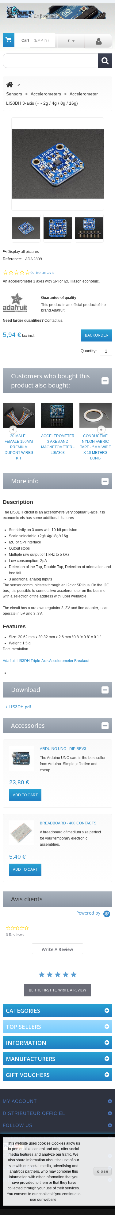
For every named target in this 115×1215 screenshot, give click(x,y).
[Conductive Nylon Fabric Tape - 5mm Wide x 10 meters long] (95, 415)
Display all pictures (23, 251)
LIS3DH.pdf (19, 706)
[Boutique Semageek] (57, 12)
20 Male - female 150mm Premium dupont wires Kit (19, 447)
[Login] (99, 41)
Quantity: (89, 351)
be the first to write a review (57, 990)
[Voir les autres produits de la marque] (15, 302)
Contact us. (53, 320)
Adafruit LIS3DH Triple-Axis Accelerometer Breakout (46, 661)
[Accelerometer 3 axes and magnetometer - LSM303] (57, 415)
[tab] (57, 948)
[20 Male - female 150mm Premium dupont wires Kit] (19, 415)
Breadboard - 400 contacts (68, 823)
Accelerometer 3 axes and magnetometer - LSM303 (58, 444)
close (102, 1171)
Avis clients (27, 899)
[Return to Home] (9, 85)
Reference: (12, 259)
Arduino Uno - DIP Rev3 (63, 749)
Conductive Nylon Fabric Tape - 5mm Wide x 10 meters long (95, 447)
